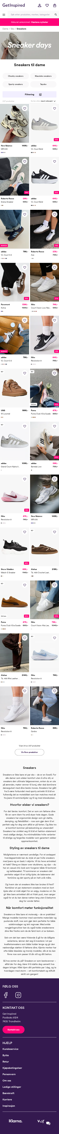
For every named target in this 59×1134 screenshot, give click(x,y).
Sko (12, 28)
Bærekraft (8, 1093)
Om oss (7, 1080)
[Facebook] (6, 995)
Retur (6, 1061)
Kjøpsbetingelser (12, 1067)
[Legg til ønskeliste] (25, 108)
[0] (47, 5)
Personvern (9, 1074)
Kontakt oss (14, 1029)
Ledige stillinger (12, 1086)
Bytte (6, 1055)
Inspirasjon (9, 1105)
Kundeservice (10, 1048)
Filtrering (29, 94)
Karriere (7, 1099)
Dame (5, 28)
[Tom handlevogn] (54, 5)
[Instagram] (18, 995)
